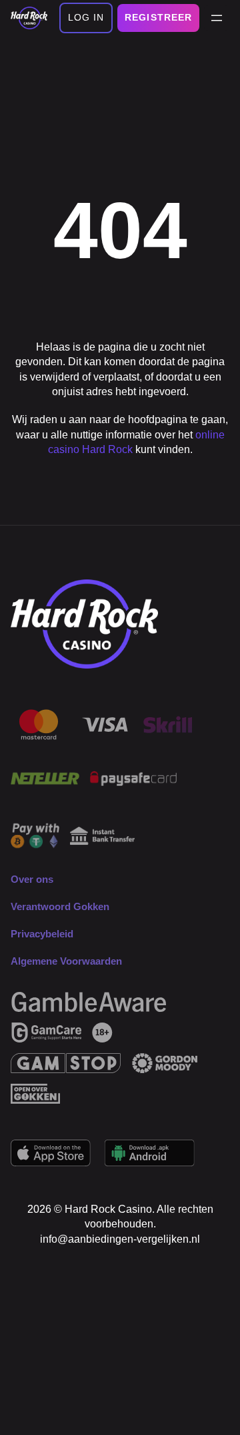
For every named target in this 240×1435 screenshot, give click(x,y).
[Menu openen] (216, 18)
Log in (86, 17)
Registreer (158, 17)
